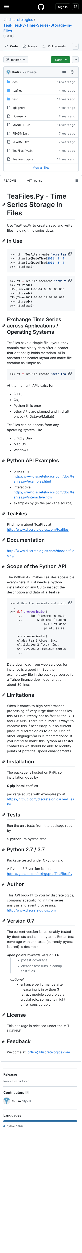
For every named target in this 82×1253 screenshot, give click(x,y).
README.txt (20, 142)
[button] (70, 254)
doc (15, 82)
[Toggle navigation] (6, 6)
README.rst (20, 133)
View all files (41, 167)
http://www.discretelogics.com (31, 910)
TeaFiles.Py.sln (22, 150)
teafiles (17, 90)
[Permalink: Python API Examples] (4, 460)
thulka (16, 72)
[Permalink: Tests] (4, 815)
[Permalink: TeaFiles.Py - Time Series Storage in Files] (4, 205)
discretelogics (20, 19)
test (15, 99)
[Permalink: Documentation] (4, 540)
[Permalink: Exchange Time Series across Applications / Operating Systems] (4, 326)
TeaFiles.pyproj (22, 159)
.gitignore (18, 107)
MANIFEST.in (21, 125)
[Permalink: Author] (4, 884)
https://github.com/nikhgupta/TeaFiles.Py (39, 874)
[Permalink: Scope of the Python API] (4, 566)
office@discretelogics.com (49, 1052)
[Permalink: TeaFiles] (4, 513)
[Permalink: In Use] (4, 241)
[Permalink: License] (4, 1015)
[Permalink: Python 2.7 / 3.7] (4, 849)
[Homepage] (41, 6)
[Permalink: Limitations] (4, 695)
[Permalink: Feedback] (4, 1041)
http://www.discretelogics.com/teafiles (38, 529)
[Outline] (76, 180)
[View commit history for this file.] (72, 72)
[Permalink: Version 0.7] (4, 921)
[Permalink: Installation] (4, 761)
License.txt (20, 116)
